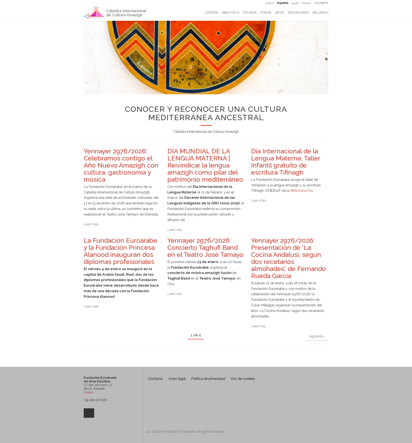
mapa (88, 392)
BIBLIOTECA (230, 12)
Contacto (155, 379)
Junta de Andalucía (153, 417)
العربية (294, 2)
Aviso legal (177, 379)
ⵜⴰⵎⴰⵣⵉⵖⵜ (321, 2)
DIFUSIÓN (249, 12)
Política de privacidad (208, 379)
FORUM (265, 12)
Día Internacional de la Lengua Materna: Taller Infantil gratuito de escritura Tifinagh (285, 161)
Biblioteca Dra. (301, 191)
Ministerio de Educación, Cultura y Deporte (186, 417)
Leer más (91, 224)
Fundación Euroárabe (159, 399)
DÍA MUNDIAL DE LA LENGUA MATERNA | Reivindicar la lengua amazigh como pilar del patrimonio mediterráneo (205, 165)
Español (282, 2)
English (270, 2)
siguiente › (317, 336)
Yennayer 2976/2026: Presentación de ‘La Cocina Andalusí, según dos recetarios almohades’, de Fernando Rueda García (288, 258)
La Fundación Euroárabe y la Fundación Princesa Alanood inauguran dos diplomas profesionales (120, 251)
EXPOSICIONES (298, 12)
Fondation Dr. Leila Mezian (204, 399)
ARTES (279, 12)
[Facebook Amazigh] (89, 413)
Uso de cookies (243, 379)
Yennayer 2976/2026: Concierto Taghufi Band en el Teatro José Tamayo (205, 247)
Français (306, 2)
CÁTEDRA (211, 12)
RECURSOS (320, 12)
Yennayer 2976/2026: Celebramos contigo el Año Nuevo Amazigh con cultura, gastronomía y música (121, 165)
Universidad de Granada (228, 417)
